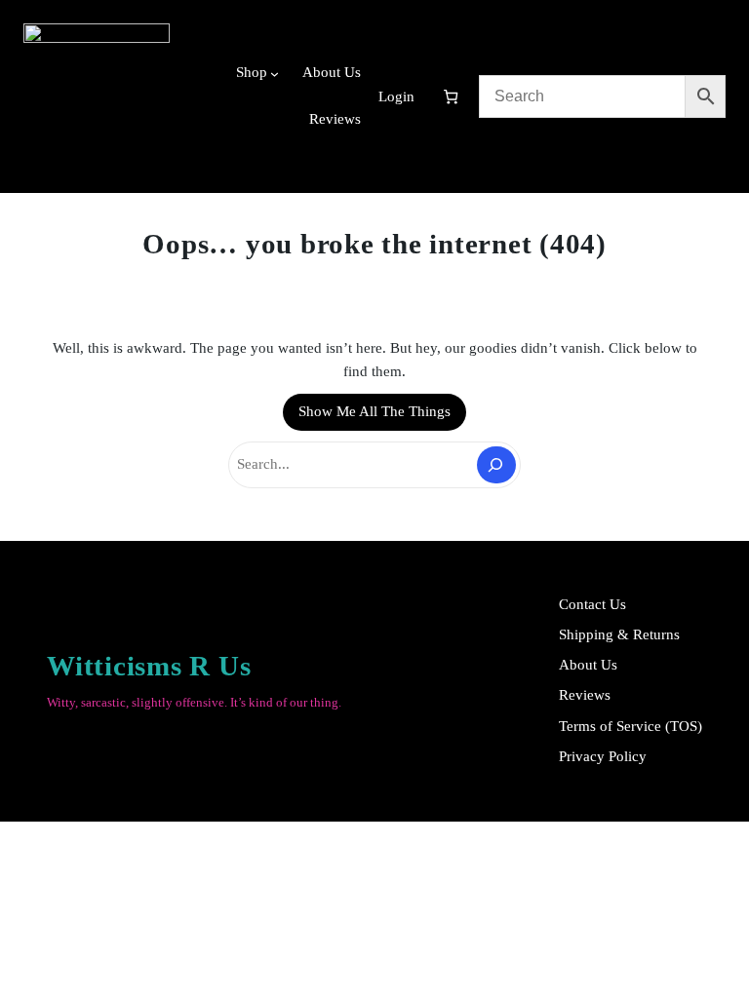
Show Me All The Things (374, 411)
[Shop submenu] (274, 73)
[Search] (496, 464)
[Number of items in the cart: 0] (451, 96)
